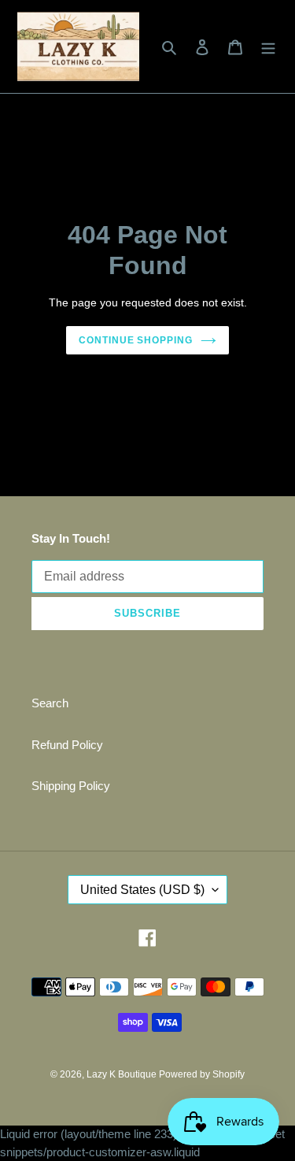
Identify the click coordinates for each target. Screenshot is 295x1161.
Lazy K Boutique (123, 1074)
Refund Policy (67, 744)
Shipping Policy (70, 785)
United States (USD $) (142, 889)
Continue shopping (136, 340)
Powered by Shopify (202, 1074)
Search (49, 703)
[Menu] (268, 47)
